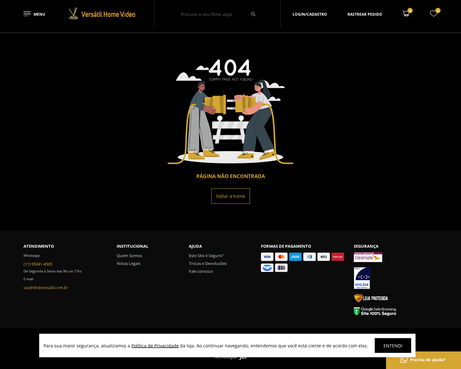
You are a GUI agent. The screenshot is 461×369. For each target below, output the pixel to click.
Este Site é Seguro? (206, 255)
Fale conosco (201, 271)
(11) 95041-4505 (38, 264)
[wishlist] (433, 15)
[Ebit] (395, 279)
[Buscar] (253, 14)
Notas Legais (128, 263)
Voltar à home (230, 196)
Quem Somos (129, 255)
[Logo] (101, 19)
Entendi (393, 346)
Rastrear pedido (364, 14)
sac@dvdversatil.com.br (46, 287)
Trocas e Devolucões (208, 263)
